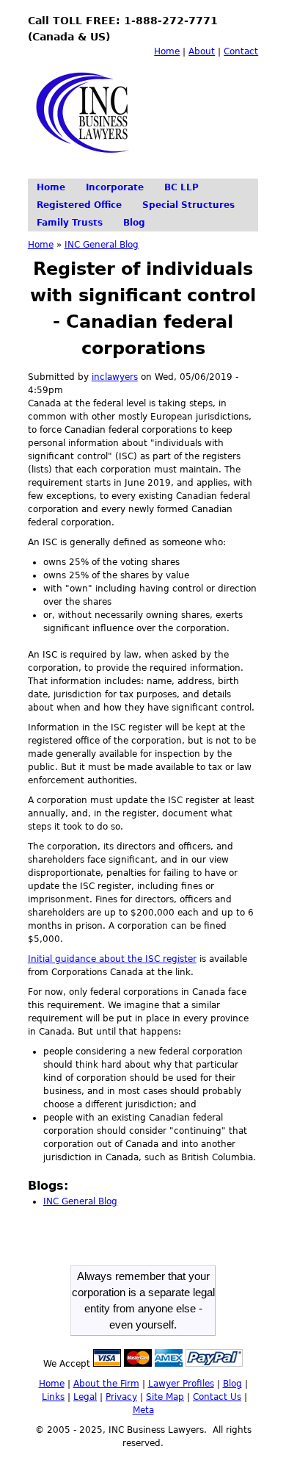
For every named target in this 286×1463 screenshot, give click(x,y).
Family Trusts (70, 223)
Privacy (121, 1397)
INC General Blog (102, 245)
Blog (134, 223)
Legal (85, 1397)
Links (53, 1397)
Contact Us (217, 1397)
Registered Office (79, 205)
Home (167, 51)
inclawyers (115, 377)
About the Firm (106, 1383)
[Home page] (87, 165)
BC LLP (181, 187)
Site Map (165, 1397)
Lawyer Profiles (181, 1383)
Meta (143, 1410)
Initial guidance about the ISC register (112, 959)
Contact (241, 51)
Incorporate (115, 187)
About (201, 51)
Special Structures (188, 205)
